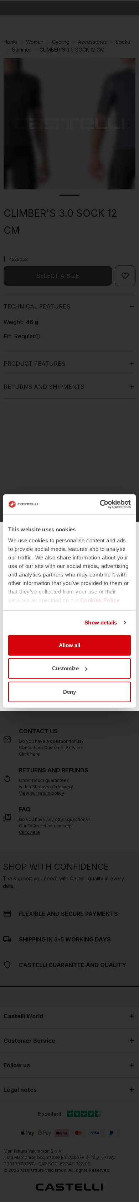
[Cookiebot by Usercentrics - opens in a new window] (100, 504)
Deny (69, 691)
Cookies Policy (100, 600)
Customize (65, 668)
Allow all (69, 645)
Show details (100, 622)
